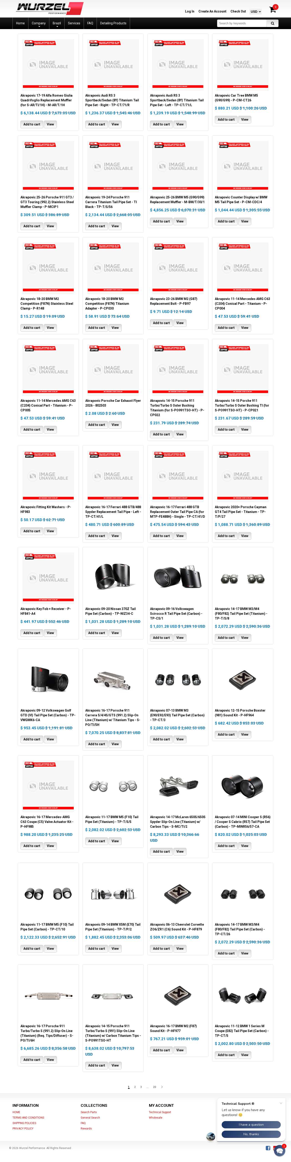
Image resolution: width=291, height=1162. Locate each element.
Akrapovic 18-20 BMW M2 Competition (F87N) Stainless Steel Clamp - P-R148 (46, 303)
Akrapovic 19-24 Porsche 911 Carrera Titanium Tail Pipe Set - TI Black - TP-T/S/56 (111, 202)
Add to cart (31, 124)
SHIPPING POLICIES (24, 1123)
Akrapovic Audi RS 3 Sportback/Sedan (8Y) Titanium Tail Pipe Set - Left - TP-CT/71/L (177, 100)
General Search (90, 1117)
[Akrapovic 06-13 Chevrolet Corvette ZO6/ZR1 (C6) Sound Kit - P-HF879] (178, 893)
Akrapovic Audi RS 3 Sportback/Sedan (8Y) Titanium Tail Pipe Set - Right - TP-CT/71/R (112, 100)
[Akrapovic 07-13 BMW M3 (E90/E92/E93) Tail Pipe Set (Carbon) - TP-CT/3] (178, 679)
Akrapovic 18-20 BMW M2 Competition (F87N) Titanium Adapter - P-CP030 (107, 303)
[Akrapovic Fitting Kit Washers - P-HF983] (48, 476)
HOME (16, 1112)
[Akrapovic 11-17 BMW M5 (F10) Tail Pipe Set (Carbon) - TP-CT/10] (48, 893)
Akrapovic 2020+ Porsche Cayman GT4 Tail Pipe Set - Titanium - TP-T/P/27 (240, 511)
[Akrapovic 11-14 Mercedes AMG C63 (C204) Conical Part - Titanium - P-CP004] (243, 268)
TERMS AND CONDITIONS (28, 1117)
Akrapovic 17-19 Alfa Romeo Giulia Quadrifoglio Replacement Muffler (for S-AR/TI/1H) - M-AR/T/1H (46, 100)
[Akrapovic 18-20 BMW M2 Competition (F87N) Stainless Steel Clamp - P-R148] (48, 268)
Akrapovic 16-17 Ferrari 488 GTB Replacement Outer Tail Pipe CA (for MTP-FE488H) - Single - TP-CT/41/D (177, 511)
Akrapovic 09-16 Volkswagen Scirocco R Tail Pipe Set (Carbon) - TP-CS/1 (176, 613)
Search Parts (89, 1112)
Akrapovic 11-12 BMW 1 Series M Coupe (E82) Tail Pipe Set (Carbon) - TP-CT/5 (242, 1030)
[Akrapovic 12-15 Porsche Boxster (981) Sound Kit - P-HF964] (243, 679)
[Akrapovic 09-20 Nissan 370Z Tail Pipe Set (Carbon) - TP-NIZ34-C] (113, 578)
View (50, 124)
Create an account (212, 11)
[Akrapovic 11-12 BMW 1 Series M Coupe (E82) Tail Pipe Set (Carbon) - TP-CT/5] (243, 995)
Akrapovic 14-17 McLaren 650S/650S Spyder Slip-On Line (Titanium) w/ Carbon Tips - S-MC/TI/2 (178, 821)
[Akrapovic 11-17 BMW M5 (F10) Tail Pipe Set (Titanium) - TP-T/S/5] (113, 786)
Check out (238, 11)
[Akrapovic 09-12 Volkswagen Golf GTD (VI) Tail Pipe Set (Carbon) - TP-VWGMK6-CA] (48, 679)
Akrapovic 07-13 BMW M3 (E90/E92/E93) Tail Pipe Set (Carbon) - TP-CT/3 (177, 715)
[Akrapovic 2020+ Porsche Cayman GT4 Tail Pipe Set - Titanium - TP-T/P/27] (243, 476)
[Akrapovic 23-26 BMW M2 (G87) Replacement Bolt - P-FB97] (178, 268)
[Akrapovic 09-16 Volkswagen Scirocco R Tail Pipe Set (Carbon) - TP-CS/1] (178, 578)
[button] (279, 1150)
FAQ (83, 1123)
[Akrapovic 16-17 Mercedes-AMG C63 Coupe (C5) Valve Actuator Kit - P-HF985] (48, 786)
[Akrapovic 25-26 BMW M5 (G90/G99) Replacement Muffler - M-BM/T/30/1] (178, 166)
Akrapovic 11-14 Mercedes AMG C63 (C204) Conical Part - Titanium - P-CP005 (48, 405)
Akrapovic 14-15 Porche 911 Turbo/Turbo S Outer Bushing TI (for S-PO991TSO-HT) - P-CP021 (242, 405)
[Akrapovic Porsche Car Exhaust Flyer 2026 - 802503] (113, 370)
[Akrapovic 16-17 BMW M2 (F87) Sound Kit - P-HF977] (178, 995)
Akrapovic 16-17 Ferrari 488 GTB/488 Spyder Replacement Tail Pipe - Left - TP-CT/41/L (113, 511)
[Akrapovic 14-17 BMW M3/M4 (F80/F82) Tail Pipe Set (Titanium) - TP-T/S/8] (243, 578)
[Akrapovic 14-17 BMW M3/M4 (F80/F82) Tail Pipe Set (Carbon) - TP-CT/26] (243, 893)
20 (154, 1087)
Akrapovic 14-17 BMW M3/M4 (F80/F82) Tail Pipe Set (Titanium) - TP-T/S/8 (241, 613)
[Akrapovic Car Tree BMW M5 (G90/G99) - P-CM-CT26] (243, 64)
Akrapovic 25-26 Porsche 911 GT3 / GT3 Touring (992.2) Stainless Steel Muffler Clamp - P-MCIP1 (47, 202)
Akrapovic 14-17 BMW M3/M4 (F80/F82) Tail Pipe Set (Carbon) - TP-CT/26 (240, 929)
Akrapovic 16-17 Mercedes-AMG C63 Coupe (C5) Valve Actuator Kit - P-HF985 (46, 821)
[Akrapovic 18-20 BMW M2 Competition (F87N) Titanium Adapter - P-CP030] (113, 268)
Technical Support (160, 1112)
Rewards (86, 1128)
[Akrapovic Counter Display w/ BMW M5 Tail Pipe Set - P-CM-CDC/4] (243, 166)
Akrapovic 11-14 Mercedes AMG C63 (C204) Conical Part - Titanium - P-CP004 (242, 303)
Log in (189, 11)
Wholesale (155, 1117)
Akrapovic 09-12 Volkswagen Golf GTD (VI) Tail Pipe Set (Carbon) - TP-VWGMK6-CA (47, 715)
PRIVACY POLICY (23, 1128)
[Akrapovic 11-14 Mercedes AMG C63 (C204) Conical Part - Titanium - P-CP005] (48, 370)
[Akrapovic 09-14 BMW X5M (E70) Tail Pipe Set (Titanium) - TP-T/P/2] (113, 893)
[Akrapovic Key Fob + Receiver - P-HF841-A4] (48, 578)
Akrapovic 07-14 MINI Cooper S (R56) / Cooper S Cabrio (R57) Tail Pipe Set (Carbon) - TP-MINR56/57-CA (243, 821)
